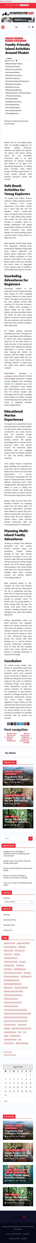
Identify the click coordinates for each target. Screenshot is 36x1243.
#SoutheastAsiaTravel (13, 110)
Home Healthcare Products (13, 973)
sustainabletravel (10, 1032)
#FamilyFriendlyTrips (12, 78)
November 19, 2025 (13, 1180)
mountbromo (8, 987)
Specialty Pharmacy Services (21, 1028)
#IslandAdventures (12, 87)
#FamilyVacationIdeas (13, 84)
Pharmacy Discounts (11, 999)
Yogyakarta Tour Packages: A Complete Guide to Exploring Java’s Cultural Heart (17, 780)
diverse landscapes (10, 962)
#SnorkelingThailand (12, 108)
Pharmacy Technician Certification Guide (17, 1013)
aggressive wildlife (23, 943)
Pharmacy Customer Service (13, 991)
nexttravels (7, 1052)
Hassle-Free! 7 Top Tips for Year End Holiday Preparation (12, 737)
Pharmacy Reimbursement (12, 1002)
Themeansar (18, 1229)
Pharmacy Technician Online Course (15, 1017)
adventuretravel (9, 943)
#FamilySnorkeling (11, 81)
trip (20, 1039)
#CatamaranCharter (12, 67)
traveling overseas (10, 1039)
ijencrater (27, 973)
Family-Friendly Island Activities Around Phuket (17, 1177)
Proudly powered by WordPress (11, 1226)
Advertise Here (9, 925)
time (19, 1032)
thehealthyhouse (9, 1055)
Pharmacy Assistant (21, 987)
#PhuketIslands (25, 93)
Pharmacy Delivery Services (13, 995)
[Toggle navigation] (16, 27)
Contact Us (7, 930)
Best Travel (9, 38)
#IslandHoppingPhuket (13, 90)
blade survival (8, 950)
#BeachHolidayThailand (13, 64)
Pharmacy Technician (11, 1006)
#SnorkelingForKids (12, 105)
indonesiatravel (26, 976)
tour (24, 1032)
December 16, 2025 (13, 1136)
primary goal (22, 1025)
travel (6, 1036)
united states (9, 1043)
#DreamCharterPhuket (13, 70)
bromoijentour (19, 950)
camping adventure (10, 958)
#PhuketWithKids (11, 99)
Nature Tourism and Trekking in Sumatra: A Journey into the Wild (24, 738)
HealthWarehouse (19, 969)
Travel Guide (9, 40)
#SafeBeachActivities (13, 102)
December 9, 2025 (13, 1158)
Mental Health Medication (12, 984)
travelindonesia (15, 1036)
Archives (6, 898)
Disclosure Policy (9, 920)
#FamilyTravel (24, 81)
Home (8, 1234)
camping (17, 954)
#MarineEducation (12, 93)
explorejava (8, 969)
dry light (22, 962)
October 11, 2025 (12, 1203)
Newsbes (30, 1226)
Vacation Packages (20, 40)
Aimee (9, 58)
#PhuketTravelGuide (13, 96)
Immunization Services (11, 976)
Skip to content (6, 1)
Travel (7, 816)
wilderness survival (22, 1043)
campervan (8, 954)
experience (20, 965)
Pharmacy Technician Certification (15, 1010)
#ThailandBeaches (12, 113)
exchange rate (9, 965)
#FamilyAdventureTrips (13, 75)
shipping (7, 1028)
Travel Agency (18, 38)
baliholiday (21, 947)
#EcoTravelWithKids (12, 72)
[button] (29, 27)
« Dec (5, 1101)
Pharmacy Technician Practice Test (15, 1021)
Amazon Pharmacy (10, 947)
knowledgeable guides (11, 980)
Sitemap (6, 915)
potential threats (10, 1025)
